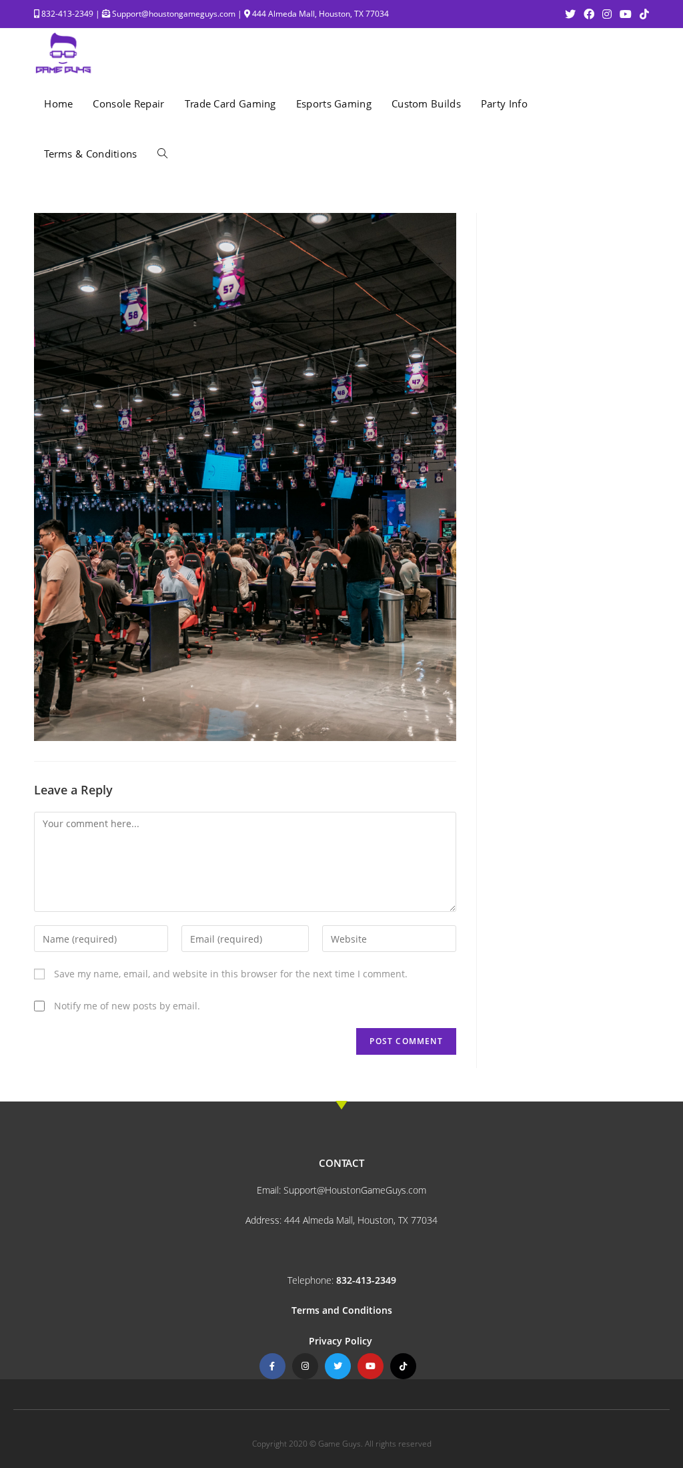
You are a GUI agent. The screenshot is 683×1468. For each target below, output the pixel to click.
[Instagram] (305, 1366)
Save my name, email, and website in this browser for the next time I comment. (231, 973)
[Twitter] (338, 1366)
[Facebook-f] (272, 1366)
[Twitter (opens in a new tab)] (570, 14)
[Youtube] (371, 1366)
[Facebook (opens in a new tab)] (589, 14)
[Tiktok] (403, 1366)
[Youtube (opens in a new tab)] (626, 14)
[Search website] (162, 154)
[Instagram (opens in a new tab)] (607, 14)
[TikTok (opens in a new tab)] (642, 14)
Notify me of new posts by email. (127, 1005)
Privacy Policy (342, 1340)
